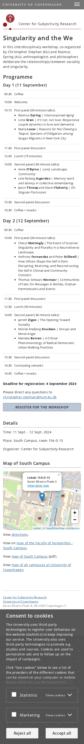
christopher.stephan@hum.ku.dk (30, 397)
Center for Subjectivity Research (25, 597)
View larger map (38, 485)
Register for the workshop (42, 407)
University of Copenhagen (20, 601)
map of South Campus (30, 556)
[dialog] (42, 676)
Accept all (61, 733)
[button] (77, 4)
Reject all (22, 733)
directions (20, 534)
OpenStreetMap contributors (63, 528)
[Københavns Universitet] (9, 22)
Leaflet (37, 528)
